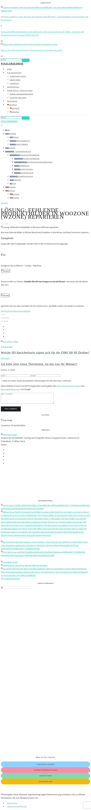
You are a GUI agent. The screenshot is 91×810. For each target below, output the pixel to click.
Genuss (13, 183)
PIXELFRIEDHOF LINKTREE (45, 764)
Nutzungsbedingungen (10, 389)
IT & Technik (10, 134)
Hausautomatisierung (20, 141)
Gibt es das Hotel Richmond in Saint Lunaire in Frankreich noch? (32, 50)
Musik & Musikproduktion (21, 94)
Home (9, 69)
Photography (13, 87)
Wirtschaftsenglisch (23, 173)
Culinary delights (18, 98)
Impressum (12, 803)
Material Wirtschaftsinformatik (25, 155)
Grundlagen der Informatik (27, 159)
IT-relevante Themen (19, 144)
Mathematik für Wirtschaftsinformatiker (33, 162)
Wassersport (15, 180)
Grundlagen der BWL (23, 169)
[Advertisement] (45, 482)
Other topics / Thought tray (20, 90)
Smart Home (15, 80)
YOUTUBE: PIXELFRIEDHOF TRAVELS (45, 770)
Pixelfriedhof (12, 63)
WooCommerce (8, 311)
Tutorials (14, 83)
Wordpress (19, 311)
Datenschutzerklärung (16, 806)
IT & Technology (14, 73)
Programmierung (22, 166)
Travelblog (12, 101)
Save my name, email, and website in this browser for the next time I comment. (37, 380)
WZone (27, 311)
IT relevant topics (18, 76)
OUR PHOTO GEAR (45, 776)
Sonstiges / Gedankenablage (18, 151)
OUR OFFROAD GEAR (45, 782)
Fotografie (10, 148)
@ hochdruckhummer (10, 578)
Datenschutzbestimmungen (68, 386)
